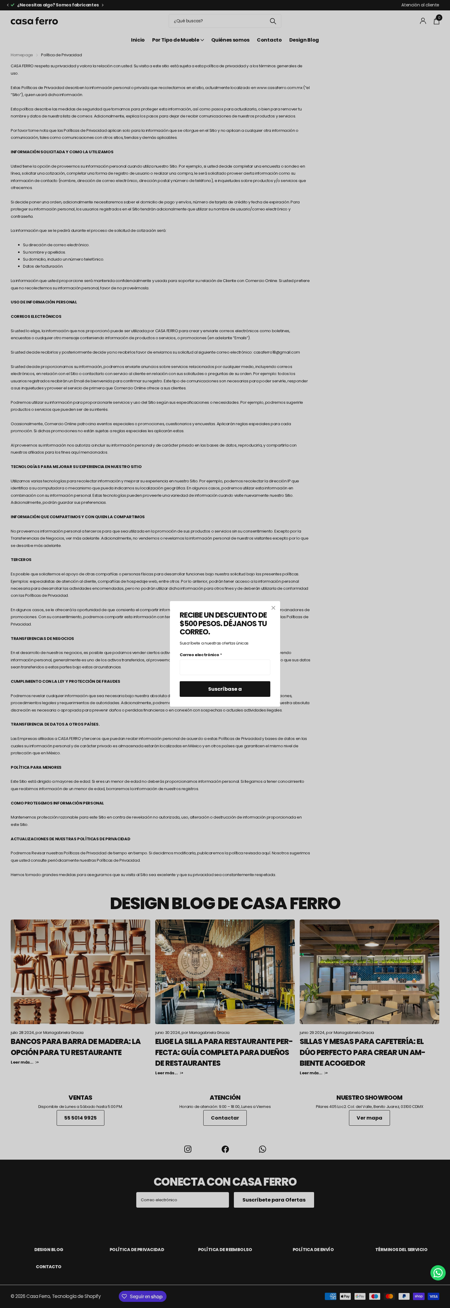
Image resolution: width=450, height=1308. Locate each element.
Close (273, 608)
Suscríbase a (225, 689)
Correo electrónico (201, 655)
